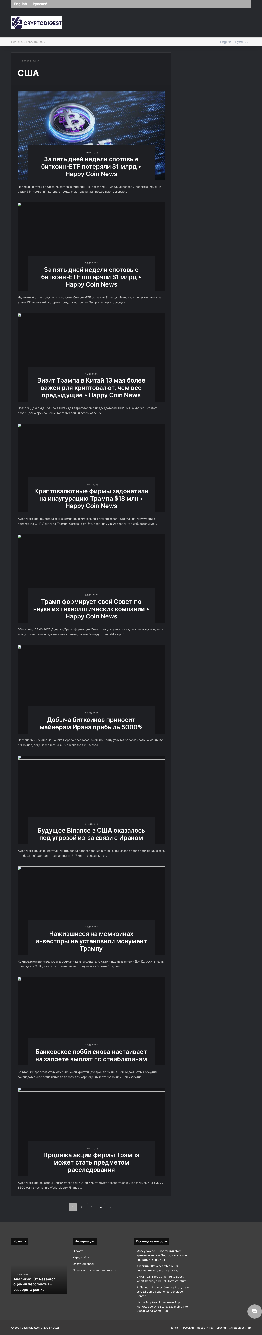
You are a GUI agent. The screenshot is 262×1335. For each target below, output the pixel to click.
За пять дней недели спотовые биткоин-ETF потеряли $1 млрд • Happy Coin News (91, 166)
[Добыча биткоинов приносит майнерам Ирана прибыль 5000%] (91, 689)
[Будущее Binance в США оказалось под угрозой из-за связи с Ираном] (91, 800)
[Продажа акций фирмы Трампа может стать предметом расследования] (91, 1132)
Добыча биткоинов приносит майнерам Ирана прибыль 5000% (91, 723)
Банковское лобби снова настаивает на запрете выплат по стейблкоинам (91, 1055)
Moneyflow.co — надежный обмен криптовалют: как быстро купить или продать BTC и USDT (162, 1255)
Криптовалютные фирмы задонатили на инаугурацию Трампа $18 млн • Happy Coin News (91, 498)
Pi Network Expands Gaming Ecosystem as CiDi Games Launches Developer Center (163, 1292)
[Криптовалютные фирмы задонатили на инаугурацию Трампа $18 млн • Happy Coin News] (91, 468)
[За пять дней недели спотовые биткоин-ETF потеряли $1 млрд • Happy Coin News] (91, 135)
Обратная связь (84, 1263)
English (20, 4)
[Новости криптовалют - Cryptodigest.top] (36, 22)
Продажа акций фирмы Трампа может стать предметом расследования (91, 1162)
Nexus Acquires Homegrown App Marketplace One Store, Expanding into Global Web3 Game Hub (162, 1306)
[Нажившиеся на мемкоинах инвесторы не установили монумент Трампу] (91, 910)
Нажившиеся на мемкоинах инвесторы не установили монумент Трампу (91, 941)
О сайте (78, 1251)
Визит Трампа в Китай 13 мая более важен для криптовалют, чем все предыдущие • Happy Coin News (91, 388)
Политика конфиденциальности (94, 1270)
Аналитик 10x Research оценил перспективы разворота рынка (34, 1284)
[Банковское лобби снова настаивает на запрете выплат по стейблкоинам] (91, 1021)
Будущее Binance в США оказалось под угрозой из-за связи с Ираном (91, 834)
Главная (25, 60)
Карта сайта (81, 1257)
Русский (40, 4)
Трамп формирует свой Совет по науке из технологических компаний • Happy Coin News (91, 609)
